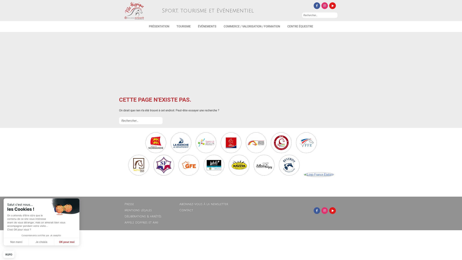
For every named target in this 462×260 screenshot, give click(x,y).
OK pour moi (67, 241)
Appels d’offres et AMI (141, 222)
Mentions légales (138, 210)
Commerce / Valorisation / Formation (252, 26)
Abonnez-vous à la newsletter (203, 204)
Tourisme (183, 26)
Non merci (16, 241)
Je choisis (41, 241)
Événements (207, 26)
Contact (186, 210)
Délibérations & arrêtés (143, 216)
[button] (8, 254)
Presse (129, 204)
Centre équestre (300, 26)
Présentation (159, 26)
